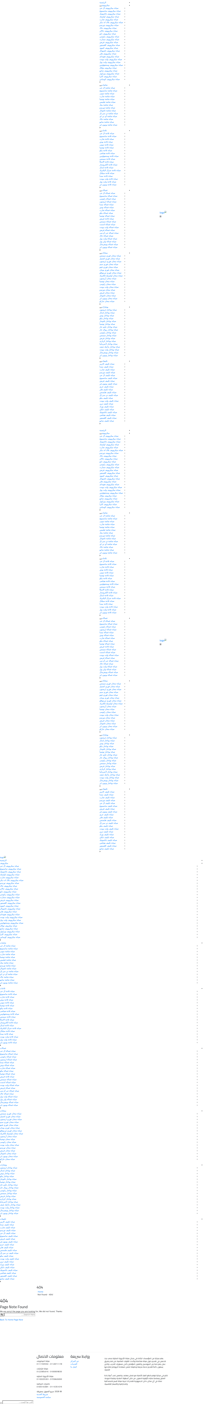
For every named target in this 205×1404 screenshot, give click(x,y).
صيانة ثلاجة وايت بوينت (109, 179)
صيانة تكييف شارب (107, 369)
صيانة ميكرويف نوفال (108, 68)
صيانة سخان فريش (107, 292)
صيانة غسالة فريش (107, 230)
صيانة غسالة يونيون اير (108, 247)
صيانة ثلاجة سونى (107, 144)
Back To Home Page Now (11, 1319)
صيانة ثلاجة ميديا (106, 176)
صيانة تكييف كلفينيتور (108, 418)
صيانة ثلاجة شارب (107, 139)
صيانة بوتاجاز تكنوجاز (108, 321)
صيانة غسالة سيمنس (108, 221)
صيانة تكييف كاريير (107, 364)
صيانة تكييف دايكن (107, 409)
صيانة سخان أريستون (108, 278)
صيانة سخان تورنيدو (107, 290)
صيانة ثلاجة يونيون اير (108, 184)
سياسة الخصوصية (44, 1397)
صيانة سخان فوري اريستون (110, 261)
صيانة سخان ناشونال (108, 295)
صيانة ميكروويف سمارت (109, 39)
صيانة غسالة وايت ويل (108, 238)
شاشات (103, 85)
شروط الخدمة (42, 1394)
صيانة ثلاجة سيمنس (107, 159)
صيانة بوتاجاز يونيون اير (109, 355)
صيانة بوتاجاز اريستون (108, 310)
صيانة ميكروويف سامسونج (110, 11)
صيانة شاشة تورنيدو (107, 107)
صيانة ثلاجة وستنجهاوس (109, 156)
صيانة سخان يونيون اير (108, 298)
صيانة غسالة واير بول (108, 241)
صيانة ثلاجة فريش (107, 218)
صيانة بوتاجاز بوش (107, 315)
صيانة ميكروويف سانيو (108, 70)
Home (40, 1292)
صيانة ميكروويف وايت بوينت (111, 59)
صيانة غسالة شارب (107, 210)
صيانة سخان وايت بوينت (109, 287)
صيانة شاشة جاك (106, 119)
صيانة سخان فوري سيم (109, 264)
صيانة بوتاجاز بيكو (106, 318)
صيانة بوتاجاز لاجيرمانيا (109, 344)
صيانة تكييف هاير (106, 389)
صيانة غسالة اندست (107, 224)
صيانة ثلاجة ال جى (107, 133)
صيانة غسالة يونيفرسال (109, 244)
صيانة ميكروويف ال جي (109, 8)
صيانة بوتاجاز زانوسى (108, 332)
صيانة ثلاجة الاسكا (107, 162)
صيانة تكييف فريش (107, 381)
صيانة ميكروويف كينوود (109, 48)
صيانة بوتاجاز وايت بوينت (109, 349)
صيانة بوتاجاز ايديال (107, 312)
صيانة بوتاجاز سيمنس (108, 335)
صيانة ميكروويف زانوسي (109, 36)
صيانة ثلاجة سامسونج (108, 136)
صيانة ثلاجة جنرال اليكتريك (110, 170)
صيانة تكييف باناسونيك (108, 412)
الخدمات (73, 1364)
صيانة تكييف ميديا (107, 366)
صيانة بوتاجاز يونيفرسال (109, 352)
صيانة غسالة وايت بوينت (109, 227)
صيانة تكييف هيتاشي (108, 415)
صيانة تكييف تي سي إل (109, 395)
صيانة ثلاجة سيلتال (107, 173)
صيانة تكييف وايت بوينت (109, 401)
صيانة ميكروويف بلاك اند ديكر (111, 22)
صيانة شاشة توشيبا (107, 99)
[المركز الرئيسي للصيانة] (163, 212)
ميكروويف (105, 5)
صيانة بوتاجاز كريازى (108, 341)
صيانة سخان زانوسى (108, 284)
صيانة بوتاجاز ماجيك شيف (110, 347)
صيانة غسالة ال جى (107, 193)
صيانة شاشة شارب (107, 96)
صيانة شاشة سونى (107, 93)
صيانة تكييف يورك (107, 406)
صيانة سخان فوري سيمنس (110, 255)
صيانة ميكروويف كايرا (108, 76)
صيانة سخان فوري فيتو (109, 267)
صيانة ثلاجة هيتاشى (107, 153)
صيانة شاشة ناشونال (108, 110)
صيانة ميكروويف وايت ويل (110, 62)
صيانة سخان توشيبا (107, 281)
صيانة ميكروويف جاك (108, 28)
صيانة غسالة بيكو (106, 213)
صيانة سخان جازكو (107, 301)
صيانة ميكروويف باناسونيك (110, 14)
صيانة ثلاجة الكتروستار (108, 164)
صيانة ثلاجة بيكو (106, 150)
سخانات (104, 253)
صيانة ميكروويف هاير (108, 53)
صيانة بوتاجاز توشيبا (107, 324)
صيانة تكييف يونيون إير (108, 384)
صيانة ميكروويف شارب (109, 19)
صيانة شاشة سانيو (107, 122)
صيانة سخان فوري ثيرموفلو (110, 273)
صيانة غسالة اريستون (108, 201)
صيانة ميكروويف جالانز (109, 31)
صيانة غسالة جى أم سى (109, 233)
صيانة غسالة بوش (107, 207)
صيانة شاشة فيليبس (108, 102)
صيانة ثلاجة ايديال (106, 167)
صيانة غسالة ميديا (107, 204)
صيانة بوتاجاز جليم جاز (108, 327)
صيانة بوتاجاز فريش (107, 338)
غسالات (103, 190)
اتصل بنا (73, 1367)
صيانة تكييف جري (107, 386)
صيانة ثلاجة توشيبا (107, 147)
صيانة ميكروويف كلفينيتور (110, 45)
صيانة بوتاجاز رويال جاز (109, 329)
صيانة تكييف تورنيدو (107, 372)
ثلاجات (103, 130)
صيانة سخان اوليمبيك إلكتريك (111, 275)
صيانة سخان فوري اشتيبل (110, 258)
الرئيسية (103, 2)
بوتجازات (104, 307)
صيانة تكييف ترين (106, 403)
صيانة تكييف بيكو (106, 398)
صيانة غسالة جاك (106, 236)
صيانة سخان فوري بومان (109, 270)
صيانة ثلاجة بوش (106, 142)
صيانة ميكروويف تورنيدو (109, 25)
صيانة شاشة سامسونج (108, 90)
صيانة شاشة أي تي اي (108, 116)
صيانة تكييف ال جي (107, 375)
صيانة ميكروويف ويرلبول (109, 73)
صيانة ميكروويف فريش (109, 42)
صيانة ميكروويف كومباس (110, 79)
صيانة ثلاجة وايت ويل (108, 181)
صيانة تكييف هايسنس (108, 392)
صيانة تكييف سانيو (107, 421)
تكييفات (103, 361)
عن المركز (74, 1361)
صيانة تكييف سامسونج (108, 378)
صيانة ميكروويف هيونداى (109, 56)
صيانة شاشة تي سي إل (109, 113)
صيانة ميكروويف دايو (108, 33)
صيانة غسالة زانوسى (108, 199)
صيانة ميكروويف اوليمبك (109, 16)
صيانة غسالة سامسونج (108, 196)
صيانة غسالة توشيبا (107, 216)
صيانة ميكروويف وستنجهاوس (111, 65)
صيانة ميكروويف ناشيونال (110, 51)
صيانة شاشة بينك (106, 105)
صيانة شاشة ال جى (107, 88)
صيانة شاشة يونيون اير (108, 125)
